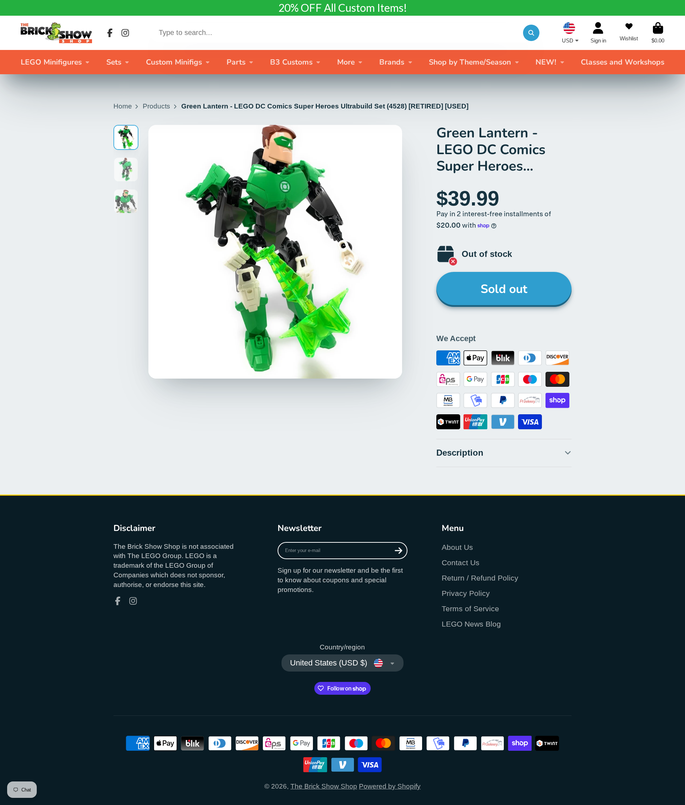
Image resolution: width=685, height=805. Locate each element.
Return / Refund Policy (480, 578)
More (346, 62)
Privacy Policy (466, 593)
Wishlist (629, 33)
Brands (391, 62)
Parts (236, 62)
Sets (113, 62)
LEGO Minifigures (51, 62)
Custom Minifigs (174, 62)
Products (156, 106)
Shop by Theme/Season (470, 62)
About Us (457, 547)
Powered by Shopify (390, 786)
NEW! (546, 62)
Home (122, 106)
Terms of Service (470, 608)
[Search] (531, 33)
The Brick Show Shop (323, 786)
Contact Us (461, 562)
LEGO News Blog (471, 624)
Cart (657, 33)
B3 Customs (291, 62)
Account (598, 33)
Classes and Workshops (622, 62)
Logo (56, 32)
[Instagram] (125, 33)
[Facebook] (110, 33)
